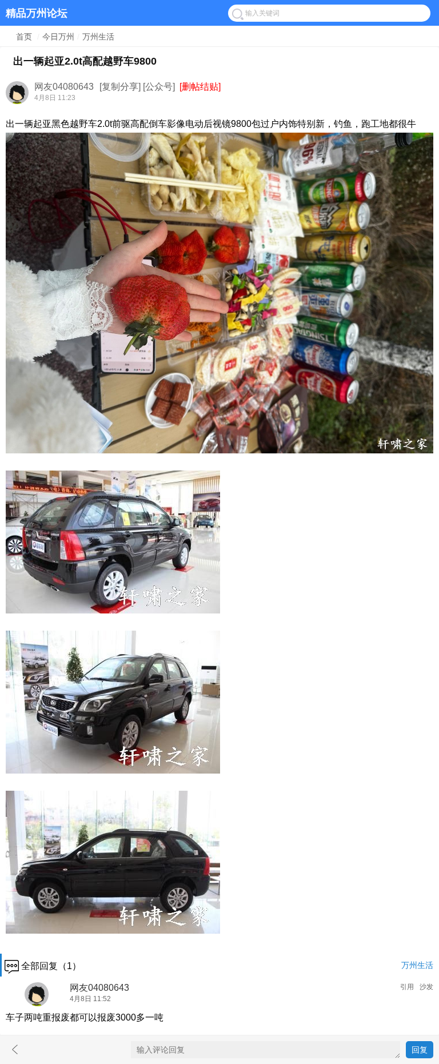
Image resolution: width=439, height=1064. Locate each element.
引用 (407, 987)
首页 (24, 36)
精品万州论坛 (36, 12)
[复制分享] (120, 86)
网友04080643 (64, 86)
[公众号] (159, 86)
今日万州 (58, 36)
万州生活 (98, 36)
